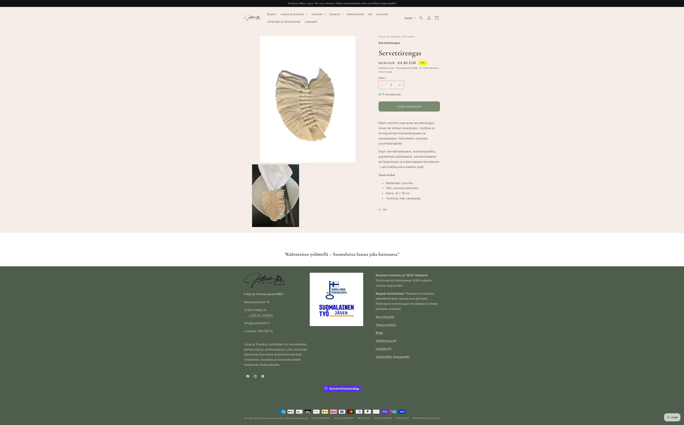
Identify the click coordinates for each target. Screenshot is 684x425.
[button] (293, 14)
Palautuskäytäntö (321, 418)
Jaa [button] (384, 209)
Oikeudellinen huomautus (426, 418)
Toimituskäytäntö (383, 418)
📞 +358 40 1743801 (258, 315)
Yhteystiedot (402, 418)
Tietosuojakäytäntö (343, 418)
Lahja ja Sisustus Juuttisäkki (269, 418)
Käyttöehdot (363, 418)
